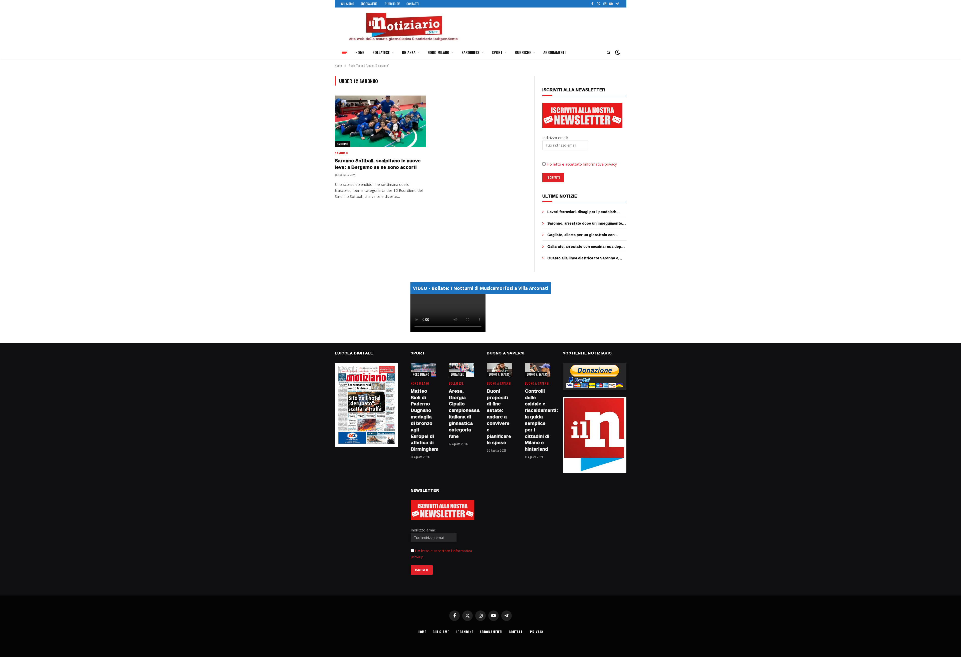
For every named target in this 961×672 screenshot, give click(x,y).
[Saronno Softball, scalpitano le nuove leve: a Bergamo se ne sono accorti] (380, 121)
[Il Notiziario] (403, 26)
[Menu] (344, 52)
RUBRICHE (523, 52)
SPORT (497, 52)
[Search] (608, 52)
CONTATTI (412, 3)
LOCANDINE (464, 631)
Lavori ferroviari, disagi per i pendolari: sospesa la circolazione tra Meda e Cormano (586, 211)
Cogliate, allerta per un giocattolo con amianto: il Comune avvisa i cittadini (581, 234)
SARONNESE (470, 52)
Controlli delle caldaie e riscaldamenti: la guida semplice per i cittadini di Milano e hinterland (537, 420)
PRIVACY (536, 631)
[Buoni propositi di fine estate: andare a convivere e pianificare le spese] (499, 370)
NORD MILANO (438, 52)
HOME (359, 52)
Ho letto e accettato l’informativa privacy (582, 164)
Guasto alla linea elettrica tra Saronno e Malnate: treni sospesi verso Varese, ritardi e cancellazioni (586, 258)
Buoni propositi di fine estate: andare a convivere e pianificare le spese (499, 417)
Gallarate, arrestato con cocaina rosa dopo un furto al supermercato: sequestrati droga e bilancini (586, 246)
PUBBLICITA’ (392, 3)
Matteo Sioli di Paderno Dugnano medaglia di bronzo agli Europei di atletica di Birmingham (423, 420)
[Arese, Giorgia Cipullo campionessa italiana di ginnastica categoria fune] (461, 370)
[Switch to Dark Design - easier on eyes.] (617, 52)
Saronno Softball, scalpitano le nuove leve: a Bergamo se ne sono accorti (378, 164)
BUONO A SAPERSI (500, 374)
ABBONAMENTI (369, 3)
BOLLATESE (381, 52)
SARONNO (342, 144)
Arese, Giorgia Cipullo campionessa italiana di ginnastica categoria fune (461, 414)
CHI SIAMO (347, 3)
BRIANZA (408, 52)
